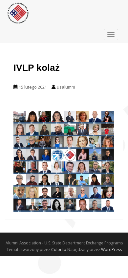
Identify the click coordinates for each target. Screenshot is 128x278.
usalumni (66, 87)
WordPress (111, 249)
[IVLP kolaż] (64, 161)
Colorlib (58, 249)
